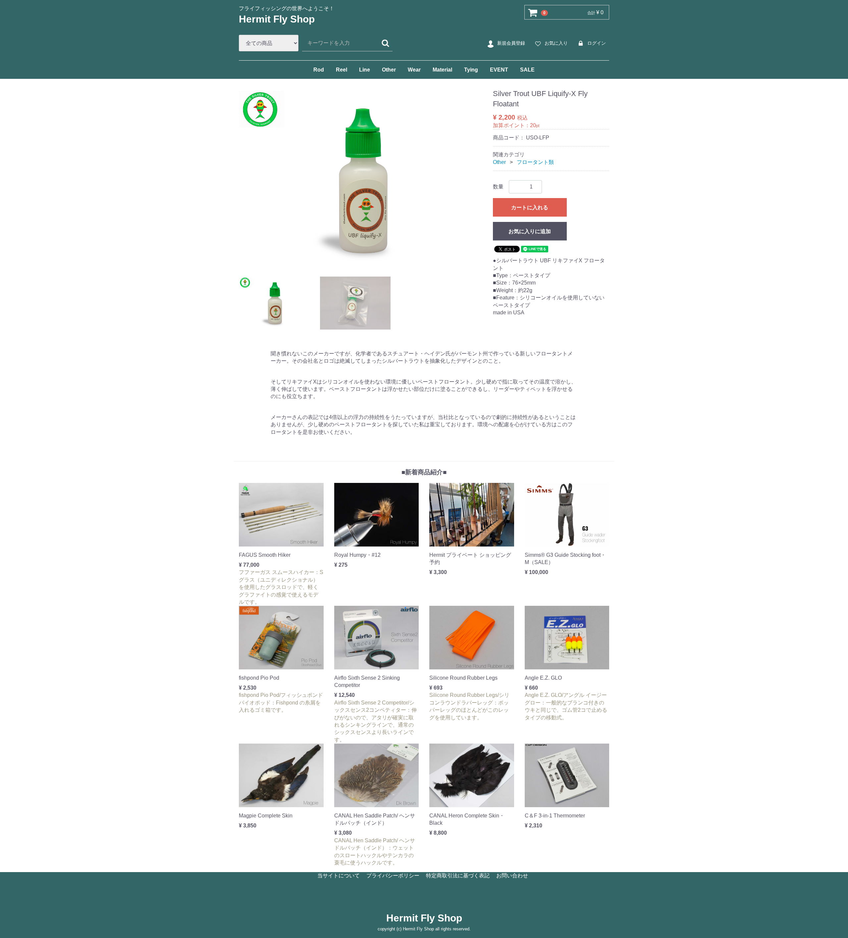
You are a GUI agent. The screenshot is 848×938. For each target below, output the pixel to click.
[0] (533, 12)
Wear (414, 70)
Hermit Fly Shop (277, 19)
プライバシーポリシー (392, 875)
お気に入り (556, 43)
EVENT (499, 70)
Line (364, 70)
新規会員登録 (511, 43)
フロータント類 (535, 162)
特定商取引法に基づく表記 (458, 875)
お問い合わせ (512, 875)
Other (389, 70)
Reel (341, 70)
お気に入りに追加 (529, 231)
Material (442, 70)
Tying (471, 70)
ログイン (596, 43)
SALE (527, 70)
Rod (318, 70)
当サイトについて (338, 875)
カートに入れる (529, 207)
